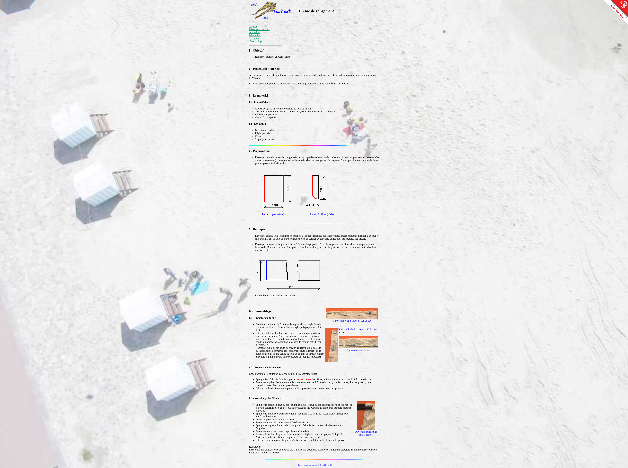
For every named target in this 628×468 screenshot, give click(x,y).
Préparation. (255, 35)
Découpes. (254, 38)
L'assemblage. (256, 41)
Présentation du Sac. (259, 29)
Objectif (253, 26)
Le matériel (254, 32)
